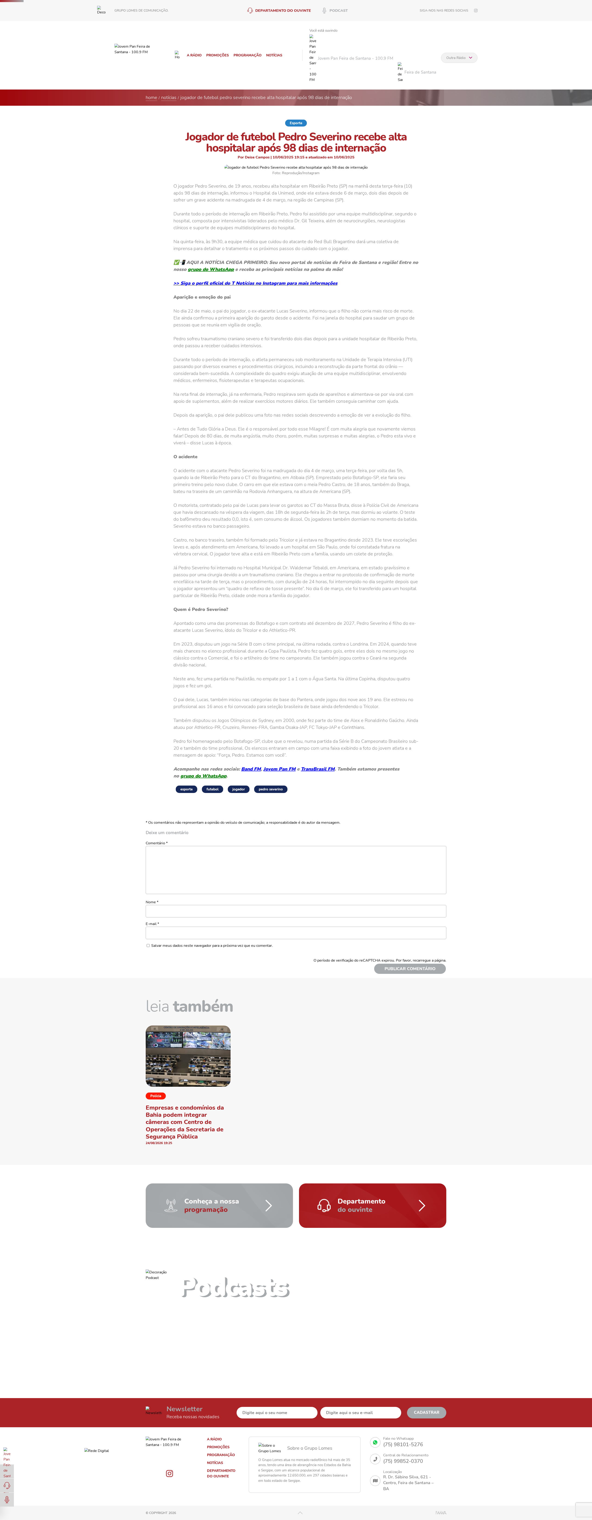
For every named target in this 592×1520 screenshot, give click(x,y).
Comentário (157, 843)
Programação (248, 55)
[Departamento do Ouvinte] (7, 1485)
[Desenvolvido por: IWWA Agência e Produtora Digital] (441, 1512)
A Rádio (194, 55)
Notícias (274, 55)
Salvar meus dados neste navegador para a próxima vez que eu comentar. (212, 945)
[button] (360, 1289)
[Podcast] (7, 1500)
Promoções (217, 55)
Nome (152, 902)
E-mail (152, 923)
